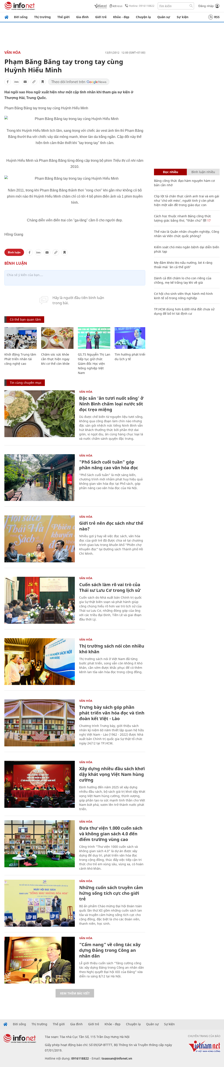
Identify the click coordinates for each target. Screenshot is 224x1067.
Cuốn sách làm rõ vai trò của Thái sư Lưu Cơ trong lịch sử (109, 587)
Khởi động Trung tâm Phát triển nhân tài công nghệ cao (20, 359)
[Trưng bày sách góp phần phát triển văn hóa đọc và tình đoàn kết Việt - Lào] (39, 722)
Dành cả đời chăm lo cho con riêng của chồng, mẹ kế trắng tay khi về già (182, 280)
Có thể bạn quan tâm (25, 319)
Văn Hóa (12, 52)
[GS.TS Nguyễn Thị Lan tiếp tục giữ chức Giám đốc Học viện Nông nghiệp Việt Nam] (94, 338)
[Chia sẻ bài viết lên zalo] (16, 81)
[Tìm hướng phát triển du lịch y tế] (131, 338)
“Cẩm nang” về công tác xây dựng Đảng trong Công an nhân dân (109, 950)
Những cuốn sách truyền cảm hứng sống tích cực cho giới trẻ (111, 893)
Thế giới (63, 17)
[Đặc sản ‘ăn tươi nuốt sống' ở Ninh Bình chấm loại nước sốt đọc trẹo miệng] (39, 413)
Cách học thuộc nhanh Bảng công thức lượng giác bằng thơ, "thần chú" (182, 218)
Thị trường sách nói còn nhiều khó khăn (111, 649)
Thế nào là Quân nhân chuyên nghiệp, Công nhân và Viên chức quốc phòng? (186, 233)
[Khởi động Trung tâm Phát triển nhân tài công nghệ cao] (20, 338)
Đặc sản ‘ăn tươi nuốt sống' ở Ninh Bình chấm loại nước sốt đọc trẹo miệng (111, 403)
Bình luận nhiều (203, 172)
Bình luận (14, 252)
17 (208, 220)
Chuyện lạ (143, 17)
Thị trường (42, 17)
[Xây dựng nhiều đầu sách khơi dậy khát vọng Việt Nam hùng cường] (39, 784)
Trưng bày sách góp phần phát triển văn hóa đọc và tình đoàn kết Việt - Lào (111, 712)
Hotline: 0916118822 (141, 6)
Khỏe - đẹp (121, 17)
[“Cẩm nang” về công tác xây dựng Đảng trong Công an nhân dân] (39, 960)
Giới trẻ (101, 17)
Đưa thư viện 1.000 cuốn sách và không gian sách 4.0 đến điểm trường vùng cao (110, 833)
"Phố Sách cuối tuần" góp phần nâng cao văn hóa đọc (108, 465)
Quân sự (163, 17)
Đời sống (21, 17)
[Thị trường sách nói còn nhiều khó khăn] (39, 661)
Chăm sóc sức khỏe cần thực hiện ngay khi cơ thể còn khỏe (55, 359)
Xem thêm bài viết (75, 993)
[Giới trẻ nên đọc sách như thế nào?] (39, 538)
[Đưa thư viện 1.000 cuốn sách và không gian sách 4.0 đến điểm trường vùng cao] (39, 843)
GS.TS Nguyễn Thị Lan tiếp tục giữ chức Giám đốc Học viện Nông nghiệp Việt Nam (94, 363)
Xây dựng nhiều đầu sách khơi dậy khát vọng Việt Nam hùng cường (112, 774)
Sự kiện (182, 17)
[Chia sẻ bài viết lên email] (25, 81)
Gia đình (82, 17)
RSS (217, 17)
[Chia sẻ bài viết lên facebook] (7, 81)
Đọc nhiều (170, 172)
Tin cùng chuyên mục (26, 383)
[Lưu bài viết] (42, 81)
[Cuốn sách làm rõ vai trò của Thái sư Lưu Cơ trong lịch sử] (39, 600)
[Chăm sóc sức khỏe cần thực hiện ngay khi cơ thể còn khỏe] (57, 338)
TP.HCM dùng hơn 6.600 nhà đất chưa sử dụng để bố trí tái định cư (184, 311)
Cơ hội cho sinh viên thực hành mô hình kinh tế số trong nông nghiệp (183, 296)
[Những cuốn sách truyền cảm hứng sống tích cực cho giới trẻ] (39, 903)
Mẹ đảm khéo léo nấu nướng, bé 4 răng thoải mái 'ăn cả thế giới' (183, 265)
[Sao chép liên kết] (34, 81)
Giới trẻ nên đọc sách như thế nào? (111, 526)
